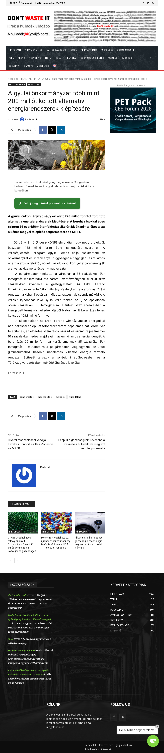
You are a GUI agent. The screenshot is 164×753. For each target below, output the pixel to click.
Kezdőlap (13, 79)
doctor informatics (17, 595)
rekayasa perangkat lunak (21, 650)
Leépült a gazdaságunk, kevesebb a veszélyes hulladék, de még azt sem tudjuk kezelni (81, 444)
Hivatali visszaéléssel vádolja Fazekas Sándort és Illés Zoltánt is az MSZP (31, 444)
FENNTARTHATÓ (30, 79)
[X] (152, 3)
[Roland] (22, 119)
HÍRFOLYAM (34, 84)
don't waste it (27, 396)
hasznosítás (45, 396)
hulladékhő (75, 396)
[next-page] (16, 560)
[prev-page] (10, 560)
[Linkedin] (148, 3)
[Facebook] (143, 3)
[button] (151, 58)
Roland (32, 119)
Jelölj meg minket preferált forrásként (47, 203)
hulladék (60, 396)
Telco (10, 638)
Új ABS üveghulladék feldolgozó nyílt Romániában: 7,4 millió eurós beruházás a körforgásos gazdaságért (22, 544)
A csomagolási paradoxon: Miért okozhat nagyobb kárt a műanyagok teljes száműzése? (30, 627)
